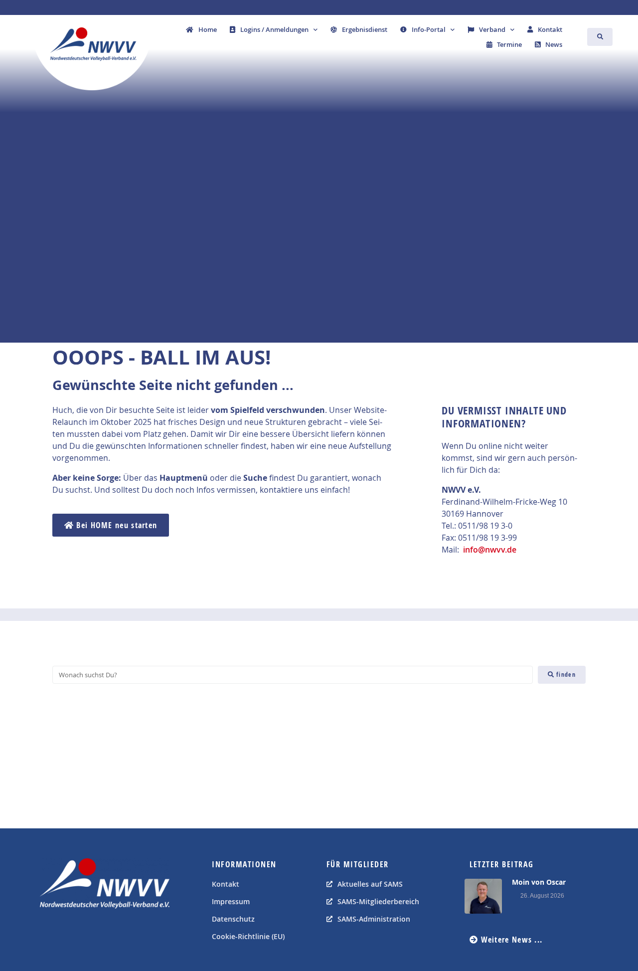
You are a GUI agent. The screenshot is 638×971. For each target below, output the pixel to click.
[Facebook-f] (50, 934)
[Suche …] (600, 37)
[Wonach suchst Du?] (292, 675)
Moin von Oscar (539, 882)
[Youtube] (72, 934)
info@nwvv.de (489, 549)
